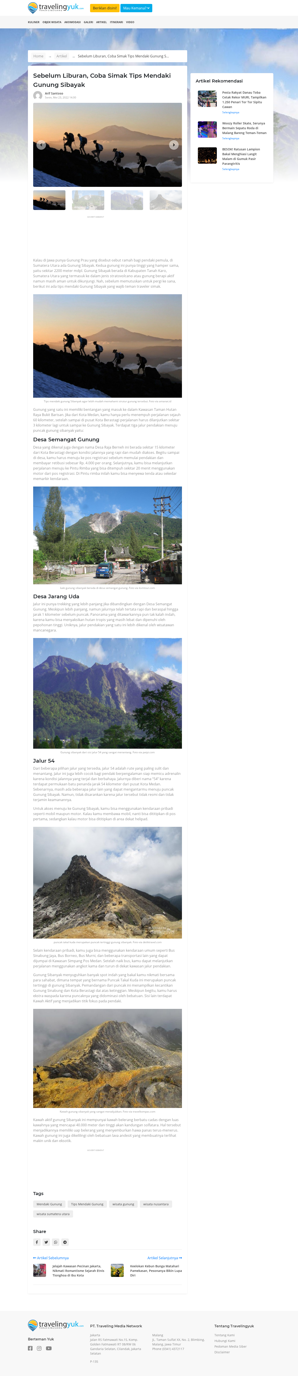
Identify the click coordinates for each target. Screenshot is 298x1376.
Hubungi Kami (224, 1341)
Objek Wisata (52, 22)
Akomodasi (72, 22)
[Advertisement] (112, 238)
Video (130, 22)
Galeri (88, 22)
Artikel (101, 22)
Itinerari (116, 22)
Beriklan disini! (105, 8)
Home (38, 56)
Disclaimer (222, 1352)
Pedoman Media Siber (230, 1346)
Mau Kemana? (135, 8)
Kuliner (33, 22)
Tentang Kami (224, 1335)
